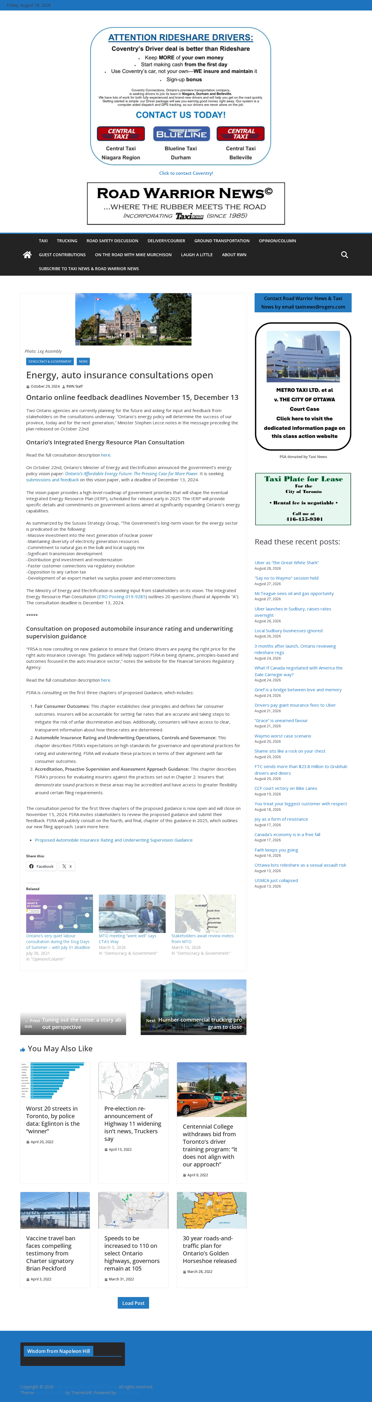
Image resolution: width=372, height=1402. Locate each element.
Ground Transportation (222, 240)
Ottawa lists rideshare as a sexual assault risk (300, 865)
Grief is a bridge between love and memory (298, 689)
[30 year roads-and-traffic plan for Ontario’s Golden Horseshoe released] (211, 1195)
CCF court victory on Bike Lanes (286, 788)
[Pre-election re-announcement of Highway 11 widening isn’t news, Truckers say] (133, 1065)
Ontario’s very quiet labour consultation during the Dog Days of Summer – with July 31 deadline (58, 941)
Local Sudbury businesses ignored (289, 630)
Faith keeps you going (276, 850)
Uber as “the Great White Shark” (287, 562)
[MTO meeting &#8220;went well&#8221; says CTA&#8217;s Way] (132, 914)
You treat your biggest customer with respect (301, 803)
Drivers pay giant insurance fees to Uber (295, 705)
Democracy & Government (49, 361)
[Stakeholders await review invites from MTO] (204, 914)
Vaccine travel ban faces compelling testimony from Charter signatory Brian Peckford (50, 1253)
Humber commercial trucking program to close (194, 1023)
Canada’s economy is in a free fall (287, 834)
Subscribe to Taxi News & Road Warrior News (89, 268)
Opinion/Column (277, 240)
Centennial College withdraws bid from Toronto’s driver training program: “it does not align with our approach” (210, 1145)
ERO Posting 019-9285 (122, 596)
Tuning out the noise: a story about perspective (73, 1023)
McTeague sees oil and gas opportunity (294, 593)
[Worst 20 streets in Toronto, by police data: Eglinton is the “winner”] (55, 1065)
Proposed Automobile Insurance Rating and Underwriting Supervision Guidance (114, 840)
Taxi (43, 240)
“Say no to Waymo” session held (287, 578)
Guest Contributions (62, 254)
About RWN (234, 254)
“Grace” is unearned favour (281, 720)
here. (106, 455)
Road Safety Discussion (112, 240)
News (83, 361)
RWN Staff (75, 386)
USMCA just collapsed (276, 880)
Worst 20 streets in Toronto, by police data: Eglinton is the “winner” (53, 1120)
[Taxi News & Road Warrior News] (27, 255)
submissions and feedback (52, 479)
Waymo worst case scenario (283, 736)
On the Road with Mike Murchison (133, 254)
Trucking (67, 240)
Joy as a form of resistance (281, 819)
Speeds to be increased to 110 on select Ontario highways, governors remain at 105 (132, 1253)
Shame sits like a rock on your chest (290, 751)
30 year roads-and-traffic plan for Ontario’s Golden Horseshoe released (210, 1249)
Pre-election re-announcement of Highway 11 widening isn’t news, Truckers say (132, 1124)
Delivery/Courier (166, 240)
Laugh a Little (197, 254)
